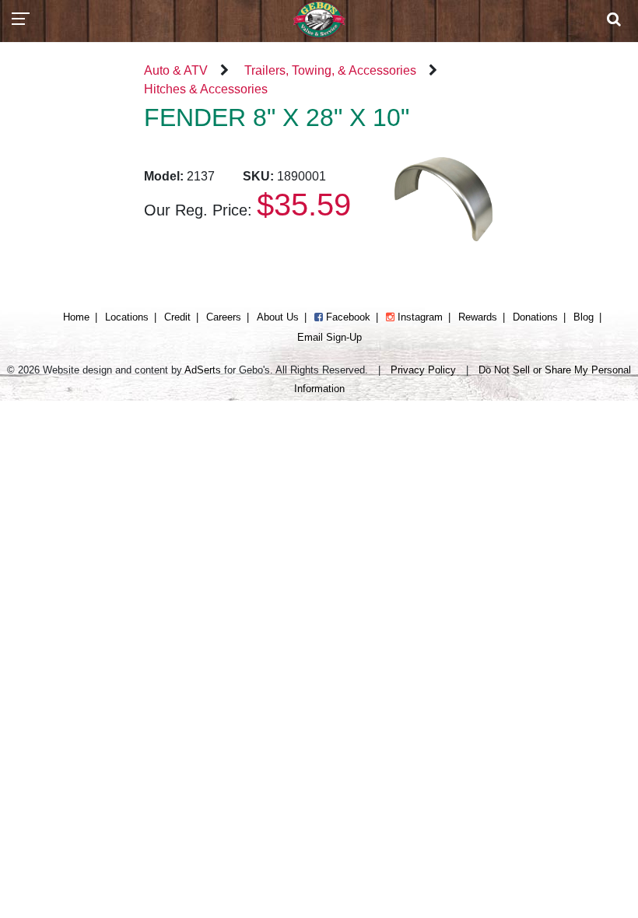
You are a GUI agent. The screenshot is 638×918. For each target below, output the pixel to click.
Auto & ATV (176, 70)
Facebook (346, 317)
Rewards (477, 317)
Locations (127, 317)
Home (76, 317)
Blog (583, 317)
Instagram (418, 317)
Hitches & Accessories (206, 89)
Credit (177, 317)
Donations (535, 317)
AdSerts (202, 370)
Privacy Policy (423, 370)
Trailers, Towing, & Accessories (330, 70)
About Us (278, 317)
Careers (223, 317)
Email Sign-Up (329, 337)
